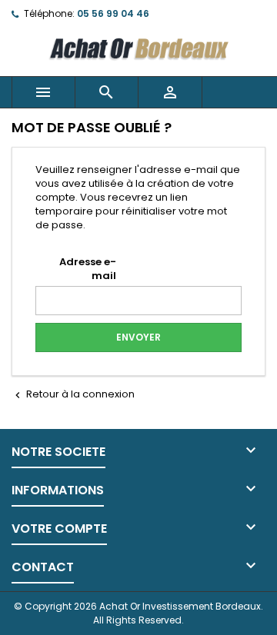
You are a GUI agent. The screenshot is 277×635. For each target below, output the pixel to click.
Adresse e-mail (87, 268)
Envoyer (138, 337)
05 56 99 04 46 (113, 13)
